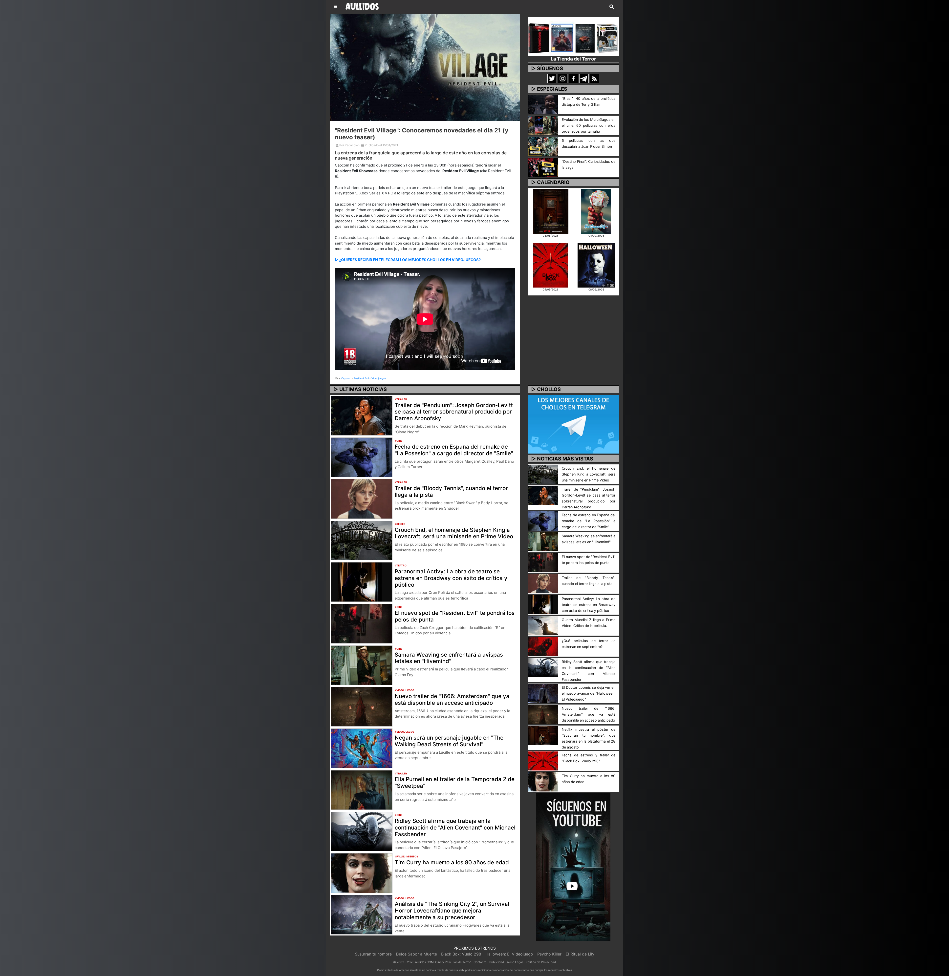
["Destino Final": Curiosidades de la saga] (543, 167)
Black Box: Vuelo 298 (461, 954)
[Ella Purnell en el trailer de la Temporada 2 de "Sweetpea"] (361, 789)
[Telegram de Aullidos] (584, 78)
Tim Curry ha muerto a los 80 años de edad (452, 862)
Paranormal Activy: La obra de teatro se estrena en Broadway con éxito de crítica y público (451, 578)
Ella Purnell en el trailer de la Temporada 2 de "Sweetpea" (455, 782)
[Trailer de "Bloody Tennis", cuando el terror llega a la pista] (361, 498)
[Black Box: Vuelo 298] (550, 264)
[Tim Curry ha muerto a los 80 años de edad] (361, 872)
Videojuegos (378, 378)
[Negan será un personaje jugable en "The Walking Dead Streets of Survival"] (361, 748)
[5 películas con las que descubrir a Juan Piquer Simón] (543, 146)
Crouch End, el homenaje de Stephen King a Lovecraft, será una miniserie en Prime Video (454, 533)
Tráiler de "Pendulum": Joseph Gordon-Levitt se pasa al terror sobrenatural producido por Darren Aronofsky (454, 412)
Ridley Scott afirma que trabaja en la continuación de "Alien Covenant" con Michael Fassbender (455, 827)
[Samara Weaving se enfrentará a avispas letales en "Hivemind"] (361, 664)
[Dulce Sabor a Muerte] (596, 210)
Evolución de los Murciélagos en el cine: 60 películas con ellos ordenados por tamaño (588, 125)
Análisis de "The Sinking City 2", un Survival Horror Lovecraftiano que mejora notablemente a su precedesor (452, 910)
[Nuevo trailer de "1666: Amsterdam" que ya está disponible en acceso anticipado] (361, 706)
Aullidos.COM (424, 962)
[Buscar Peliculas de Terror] (612, 7)
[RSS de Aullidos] (594, 78)
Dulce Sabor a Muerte (416, 954)
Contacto (480, 962)
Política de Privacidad (541, 962)
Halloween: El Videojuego (509, 954)
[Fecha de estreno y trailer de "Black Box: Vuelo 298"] (543, 760)
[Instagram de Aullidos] (562, 78)
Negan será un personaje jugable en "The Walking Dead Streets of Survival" (449, 741)
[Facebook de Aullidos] (573, 78)
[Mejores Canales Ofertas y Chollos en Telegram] (573, 424)
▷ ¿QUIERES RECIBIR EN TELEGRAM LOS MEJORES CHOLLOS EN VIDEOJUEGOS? (408, 259)
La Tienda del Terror (573, 59)
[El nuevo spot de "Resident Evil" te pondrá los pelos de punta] (361, 623)
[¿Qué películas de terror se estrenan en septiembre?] (543, 646)
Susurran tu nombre (373, 954)
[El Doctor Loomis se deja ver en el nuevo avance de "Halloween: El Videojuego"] (543, 692)
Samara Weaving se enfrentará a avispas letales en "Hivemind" (449, 658)
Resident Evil (361, 378)
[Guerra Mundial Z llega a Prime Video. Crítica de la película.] (543, 625)
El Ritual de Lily (580, 954)
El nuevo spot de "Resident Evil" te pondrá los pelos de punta (455, 616)
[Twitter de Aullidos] (552, 78)
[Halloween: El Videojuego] (596, 264)
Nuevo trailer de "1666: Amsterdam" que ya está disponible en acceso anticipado (452, 699)
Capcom (346, 378)
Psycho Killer (549, 954)
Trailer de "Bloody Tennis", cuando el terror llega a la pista (451, 491)
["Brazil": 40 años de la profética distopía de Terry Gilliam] (543, 104)
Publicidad (496, 962)
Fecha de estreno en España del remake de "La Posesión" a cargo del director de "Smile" (454, 450)
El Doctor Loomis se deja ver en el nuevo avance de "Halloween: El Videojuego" (588, 693)
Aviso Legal (515, 962)
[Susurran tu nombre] (550, 210)
